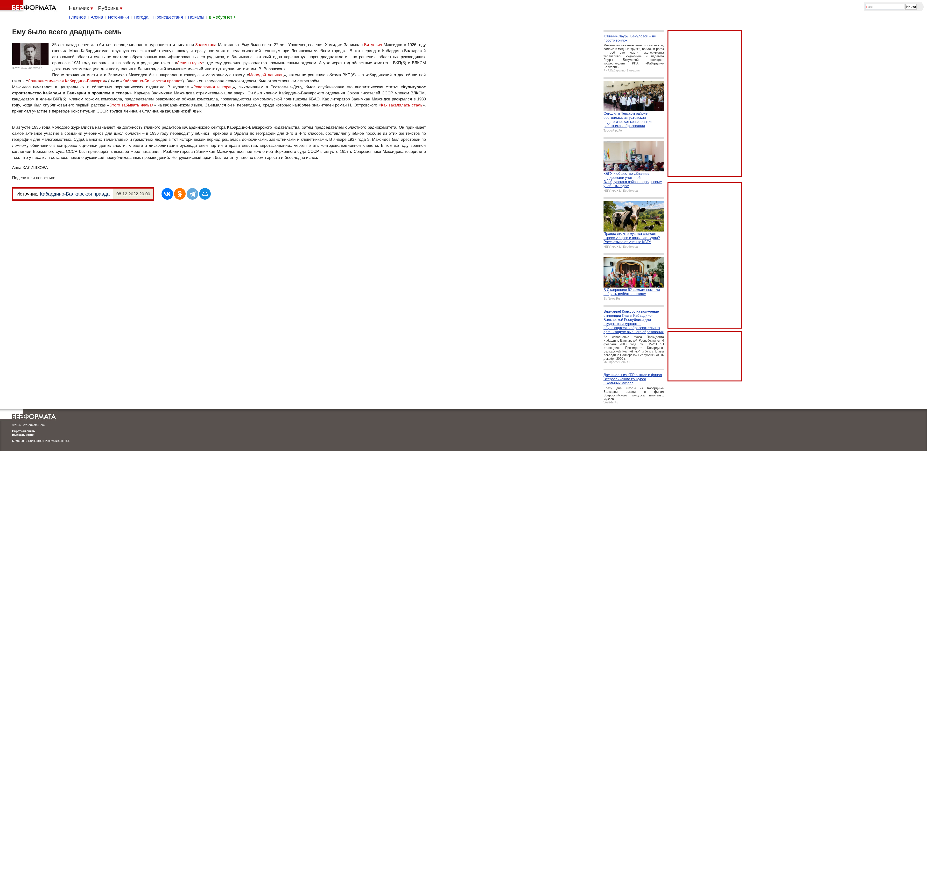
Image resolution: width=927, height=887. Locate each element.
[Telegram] (192, 194)
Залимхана (205, 44)
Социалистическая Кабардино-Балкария (66, 81)
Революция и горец (213, 87)
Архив (97, 17)
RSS (66, 441)
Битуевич (373, 44)
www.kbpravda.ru (32, 68)
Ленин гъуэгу (189, 63)
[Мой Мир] (205, 194)
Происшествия (168, 17)
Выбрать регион (23, 434)
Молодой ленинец (266, 75)
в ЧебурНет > (222, 17)
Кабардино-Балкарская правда (151, 81)
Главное (77, 17)
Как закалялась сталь (402, 105)
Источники (118, 17)
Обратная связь (23, 431)
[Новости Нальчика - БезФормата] (29, 6)
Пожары (196, 17)
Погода (141, 17)
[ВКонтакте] (167, 194)
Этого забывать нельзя (131, 105)
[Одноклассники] (180, 194)
